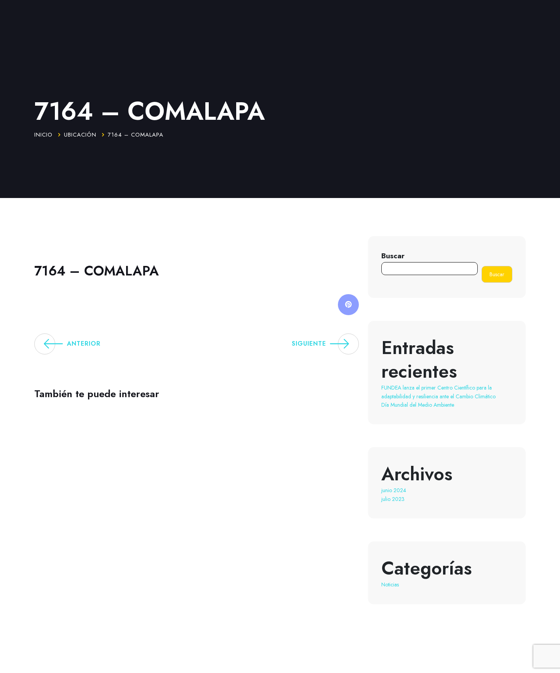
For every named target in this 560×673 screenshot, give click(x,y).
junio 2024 (393, 490)
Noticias (390, 584)
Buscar (393, 255)
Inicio (43, 134)
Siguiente (309, 343)
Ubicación (80, 134)
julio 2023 (393, 499)
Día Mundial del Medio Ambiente (417, 405)
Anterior (84, 343)
